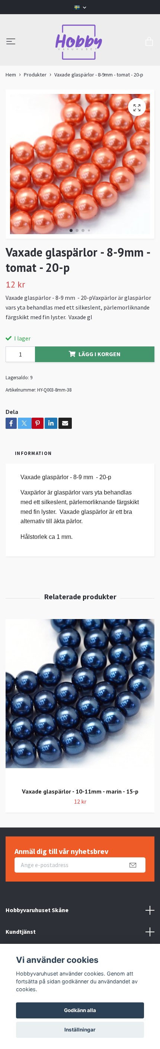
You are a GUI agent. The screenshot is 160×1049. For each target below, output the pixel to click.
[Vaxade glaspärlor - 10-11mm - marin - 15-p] (80, 700)
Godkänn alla (80, 1010)
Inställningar (80, 1030)
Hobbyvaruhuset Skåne (37, 910)
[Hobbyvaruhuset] (78, 42)
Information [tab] (33, 453)
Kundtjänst (21, 931)
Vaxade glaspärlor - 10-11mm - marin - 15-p (80, 791)
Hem (11, 74)
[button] (71, 230)
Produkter (35, 74)
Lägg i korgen (100, 354)
